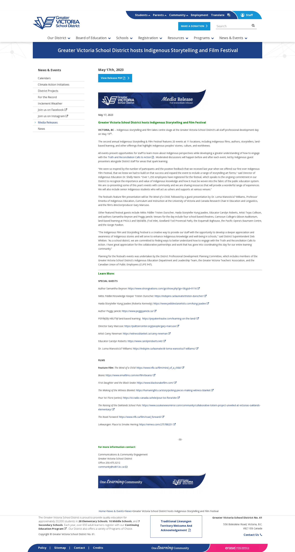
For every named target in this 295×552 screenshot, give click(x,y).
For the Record (47, 97)
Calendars (44, 78)
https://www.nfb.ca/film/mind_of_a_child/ (159, 367)
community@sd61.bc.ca (111, 466)
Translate (217, 15)
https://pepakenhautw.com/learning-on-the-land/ (169, 318)
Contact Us (251, 535)
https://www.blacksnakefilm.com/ (155, 382)
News (41, 129)
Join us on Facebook (51, 110)
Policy (42, 548)
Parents (158, 15)
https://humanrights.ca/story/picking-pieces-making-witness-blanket (173, 390)
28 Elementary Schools (93, 521)
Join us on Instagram (51, 116)
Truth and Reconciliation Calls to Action (129, 157)
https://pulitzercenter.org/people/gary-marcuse (150, 326)
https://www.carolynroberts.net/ (145, 341)
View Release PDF (111, 78)
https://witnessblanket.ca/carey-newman (145, 333)
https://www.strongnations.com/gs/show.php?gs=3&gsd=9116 (162, 288)
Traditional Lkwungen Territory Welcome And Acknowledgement (176, 525)
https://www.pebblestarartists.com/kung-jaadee (179, 303)
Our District (56, 38)
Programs (202, 38)
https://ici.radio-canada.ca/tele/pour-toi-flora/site (150, 397)
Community (177, 15)
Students (141, 15)
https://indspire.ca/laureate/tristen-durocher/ (179, 296)
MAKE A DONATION (192, 26)
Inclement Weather (50, 103)
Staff (249, 15)
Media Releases (48, 122)
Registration (148, 38)
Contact (79, 548)
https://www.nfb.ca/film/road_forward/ (140, 416)
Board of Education (91, 38)
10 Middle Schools (120, 521)
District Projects (48, 91)
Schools (122, 38)
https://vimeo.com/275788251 (156, 424)
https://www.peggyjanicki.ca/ (137, 311)
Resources (176, 38)
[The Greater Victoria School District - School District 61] (56, 27)
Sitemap (60, 548)
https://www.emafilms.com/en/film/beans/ (129, 375)
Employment (199, 15)
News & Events (231, 38)
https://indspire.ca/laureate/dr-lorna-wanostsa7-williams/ (164, 348)
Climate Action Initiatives (53, 84)
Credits (98, 548)
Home (102, 511)
